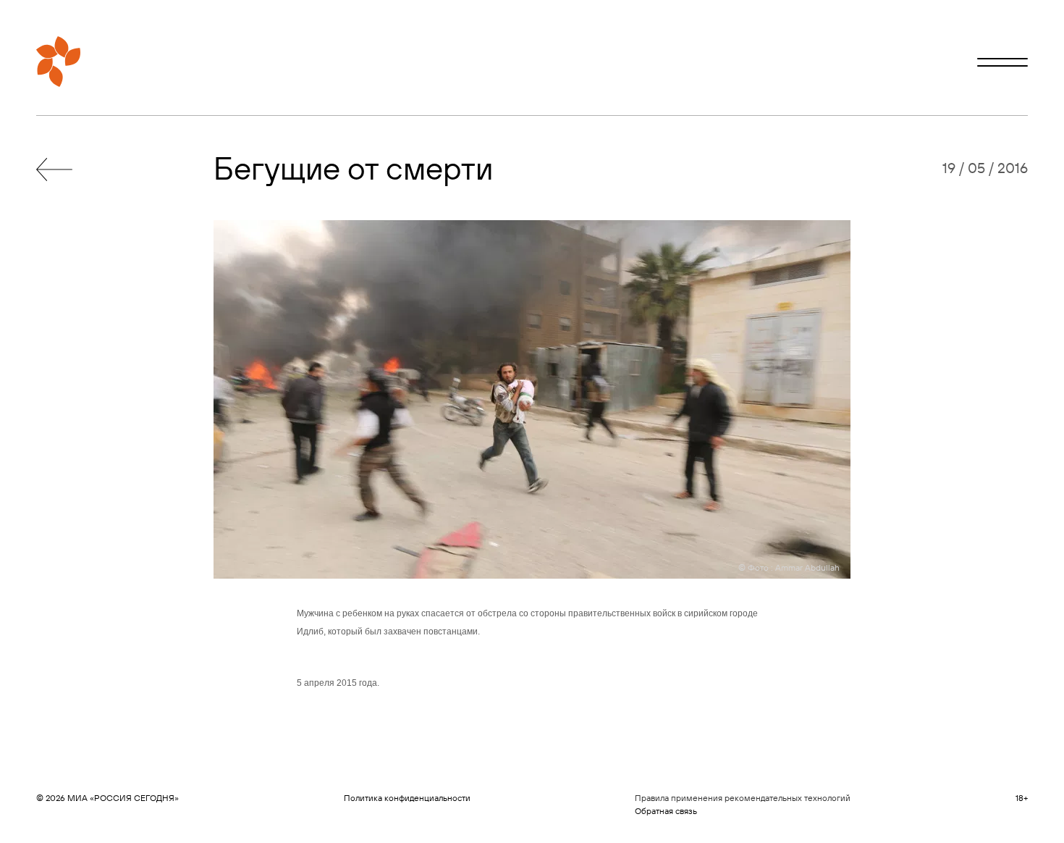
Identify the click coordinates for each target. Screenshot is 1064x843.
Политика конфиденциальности (407, 797)
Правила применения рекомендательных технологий (742, 797)
